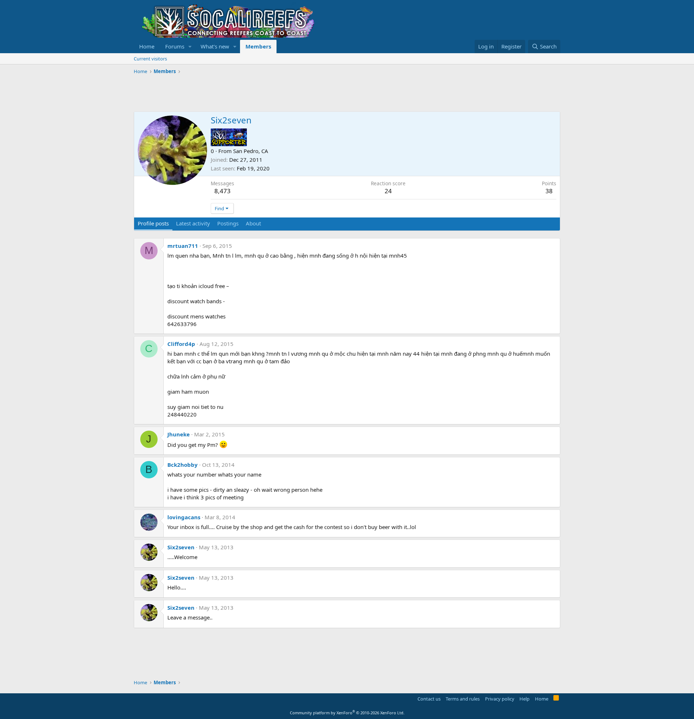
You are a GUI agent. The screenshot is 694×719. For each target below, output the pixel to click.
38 (549, 191)
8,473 (222, 191)
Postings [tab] (228, 223)
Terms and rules (463, 698)
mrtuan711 (182, 245)
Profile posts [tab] (153, 223)
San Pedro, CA (250, 151)
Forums (174, 46)
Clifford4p (181, 343)
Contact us (429, 698)
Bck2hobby (182, 464)
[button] (190, 46)
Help (524, 698)
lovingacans (183, 517)
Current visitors (150, 58)
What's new (215, 46)
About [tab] (253, 223)
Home (146, 46)
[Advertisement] (265, 93)
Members (258, 46)
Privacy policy (499, 698)
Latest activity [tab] (193, 223)
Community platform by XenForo (347, 712)
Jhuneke (178, 434)
